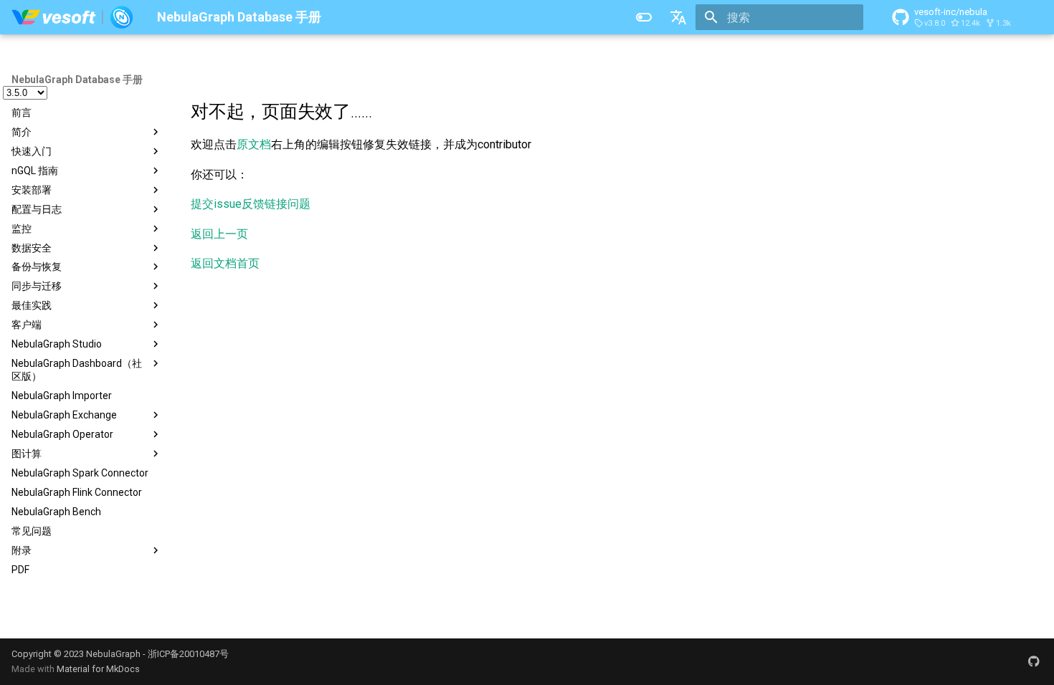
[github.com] (1033, 661)
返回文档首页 (225, 263)
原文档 (254, 144)
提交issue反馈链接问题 (250, 204)
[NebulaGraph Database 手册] (73, 17)
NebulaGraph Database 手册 (77, 79)
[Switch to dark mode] (644, 17)
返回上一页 (219, 234)
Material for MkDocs (98, 669)
